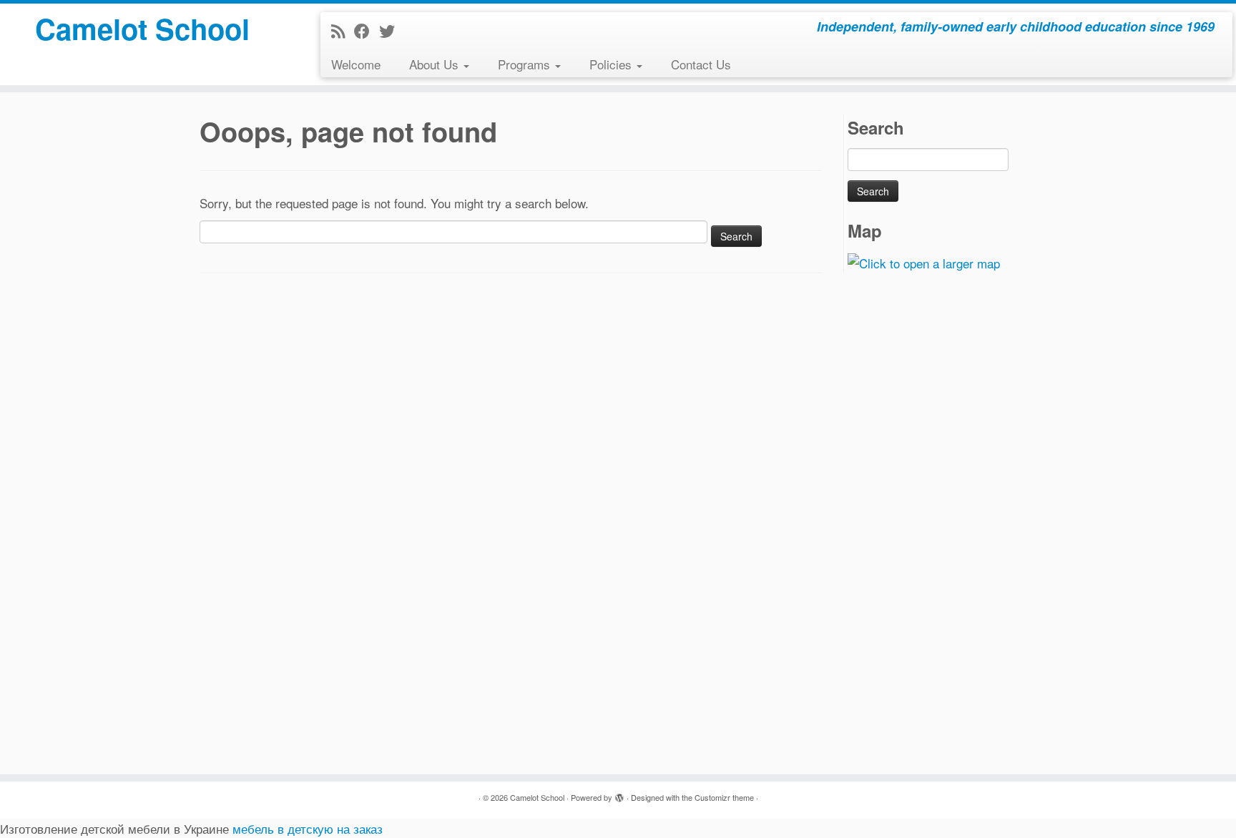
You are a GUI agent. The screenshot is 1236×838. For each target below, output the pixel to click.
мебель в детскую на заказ (307, 828)
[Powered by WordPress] (619, 794)
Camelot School (142, 28)
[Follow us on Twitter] (391, 30)
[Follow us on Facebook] (366, 30)
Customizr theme (724, 797)
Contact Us (701, 64)
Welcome (356, 64)
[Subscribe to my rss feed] (342, 30)
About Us (435, 64)
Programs (526, 64)
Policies (612, 64)
